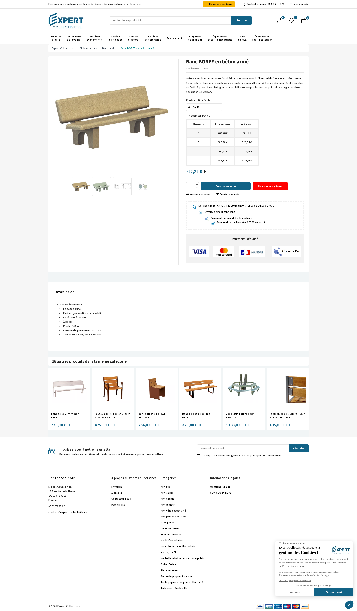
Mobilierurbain (56, 38)
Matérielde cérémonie (153, 38)
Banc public (167, 523)
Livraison (116, 487)
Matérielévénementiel (95, 38)
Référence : (193, 69)
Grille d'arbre (168, 564)
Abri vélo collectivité (173, 511)
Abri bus (165, 487)
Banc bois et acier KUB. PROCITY (153, 416)
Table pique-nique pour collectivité (182, 582)
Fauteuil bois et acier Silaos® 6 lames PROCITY (112, 416)
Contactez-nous (62, 478)
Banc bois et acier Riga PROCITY (196, 416)
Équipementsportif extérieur (262, 38)
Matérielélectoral (133, 38)
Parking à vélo (169, 552)
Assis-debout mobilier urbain (178, 546)
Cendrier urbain (170, 529)
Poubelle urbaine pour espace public (183, 558)
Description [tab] (64, 292)
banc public (266, 78)
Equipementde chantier (195, 38)
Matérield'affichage (116, 38)
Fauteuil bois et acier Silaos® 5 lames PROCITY (287, 416)
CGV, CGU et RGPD (221, 493)
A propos (116, 493)
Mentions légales (220, 487)
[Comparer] (279, 20)
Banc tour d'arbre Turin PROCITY (240, 416)
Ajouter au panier (226, 186)
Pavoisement (174, 38)
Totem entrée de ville (174, 588)
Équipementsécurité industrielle (220, 38)
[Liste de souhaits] (291, 20)
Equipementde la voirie (73, 38)
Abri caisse (167, 493)
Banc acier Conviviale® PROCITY (65, 416)
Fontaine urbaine (171, 534)
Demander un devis (270, 186)
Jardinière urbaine (172, 540)
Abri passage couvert (173, 517)
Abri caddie (167, 499)
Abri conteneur (170, 570)
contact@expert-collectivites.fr (68, 512)
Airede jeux (242, 38)
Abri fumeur (168, 505)
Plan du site (118, 505)
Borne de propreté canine (176, 576)
